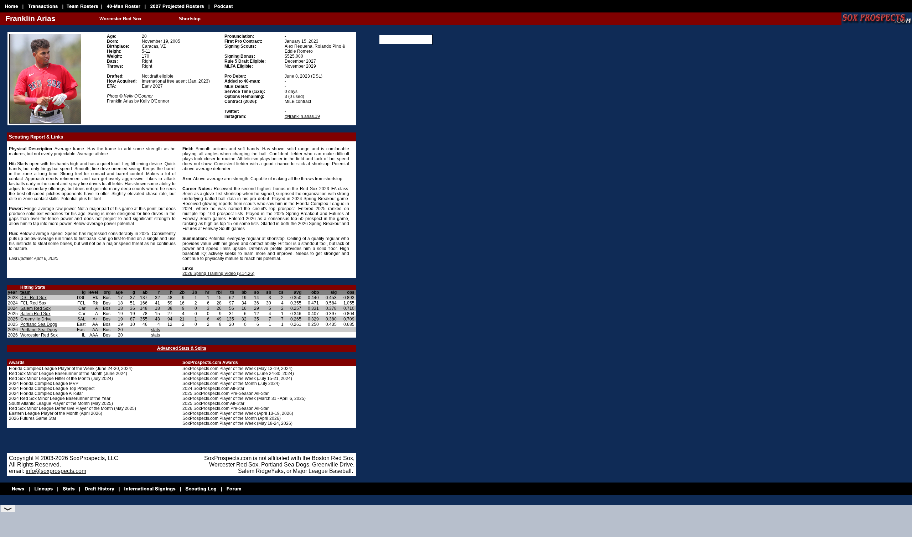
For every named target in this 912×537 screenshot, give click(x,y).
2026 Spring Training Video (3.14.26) (218, 273)
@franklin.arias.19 (302, 116)
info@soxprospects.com (56, 471)
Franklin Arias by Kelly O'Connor (138, 101)
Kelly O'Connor (138, 96)
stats (155, 329)
